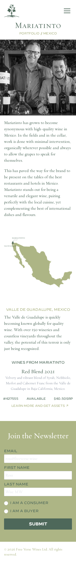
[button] (67, 11)
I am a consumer (29, 503)
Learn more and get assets (38, 405)
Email (10, 451)
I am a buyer (24, 511)
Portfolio (29, 33)
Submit (38, 523)
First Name (17, 467)
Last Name (16, 484)
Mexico (50, 33)
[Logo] (11, 10)
